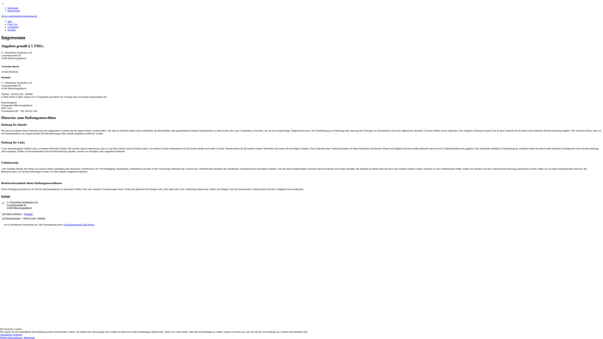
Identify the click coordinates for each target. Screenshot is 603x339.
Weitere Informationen (11, 337)
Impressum (13, 8)
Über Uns (12, 24)
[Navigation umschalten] (2, 3)
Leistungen (13, 27)
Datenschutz (14, 10)
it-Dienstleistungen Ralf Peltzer (79, 224)
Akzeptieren (6, 334)
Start (10, 21)
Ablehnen (17, 334)
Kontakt (12, 30)
